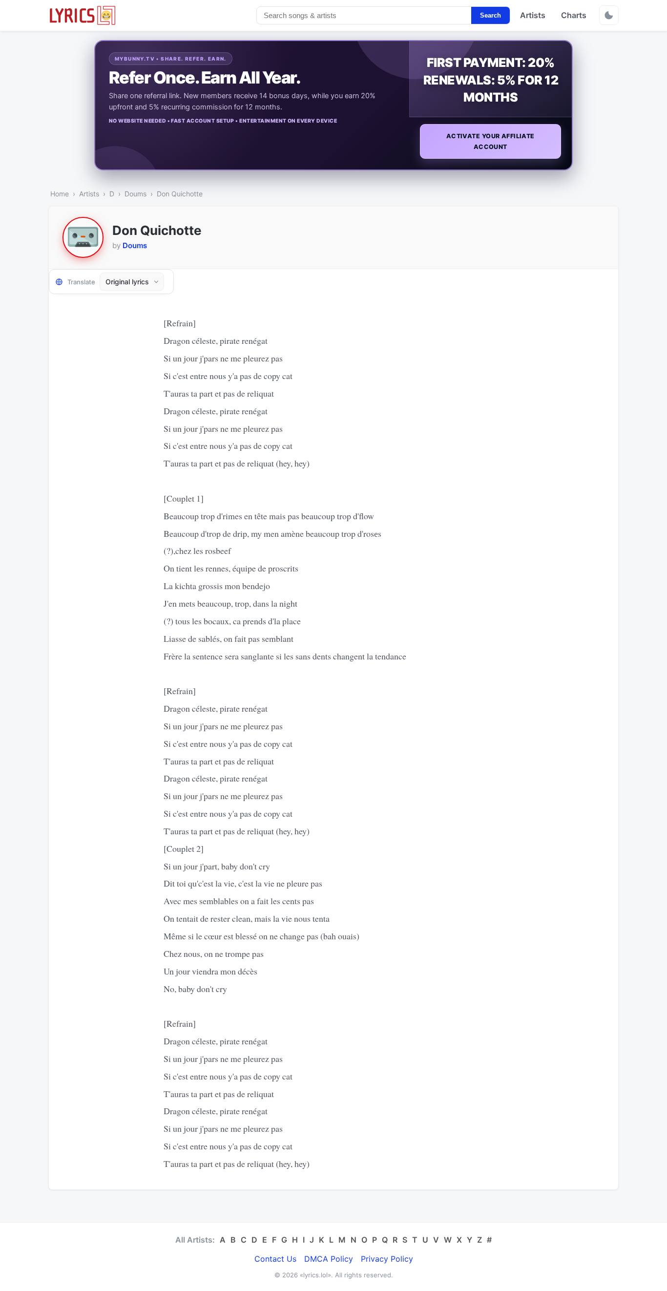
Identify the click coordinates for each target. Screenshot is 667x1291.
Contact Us (275, 1259)
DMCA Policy (328, 1259)
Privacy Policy (387, 1259)
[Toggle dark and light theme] (609, 15)
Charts (573, 15)
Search (490, 15)
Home (59, 194)
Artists (532, 15)
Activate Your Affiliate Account (490, 141)
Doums (135, 194)
